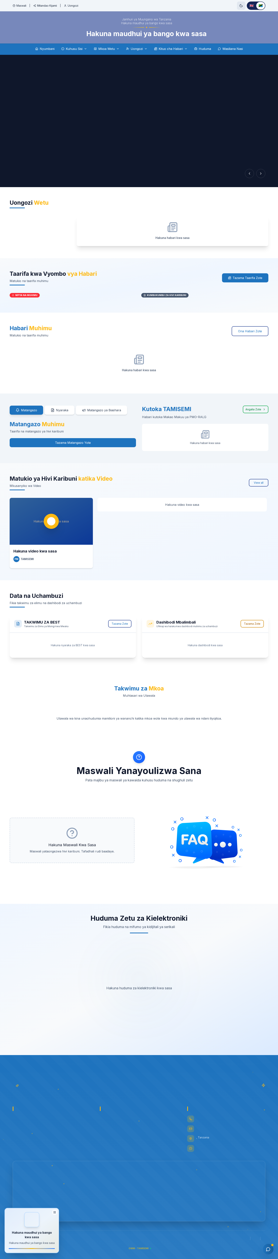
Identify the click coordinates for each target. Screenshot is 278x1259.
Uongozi (73, 5)
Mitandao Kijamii (47, 5)
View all (258, 482)
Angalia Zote (253, 409)
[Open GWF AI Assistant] (268, 1249)
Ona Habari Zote (250, 331)
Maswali (21, 5)
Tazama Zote (120, 623)
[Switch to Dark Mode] (241, 6)
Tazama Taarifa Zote (247, 278)
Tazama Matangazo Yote (73, 443)
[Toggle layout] (54, 1212)
